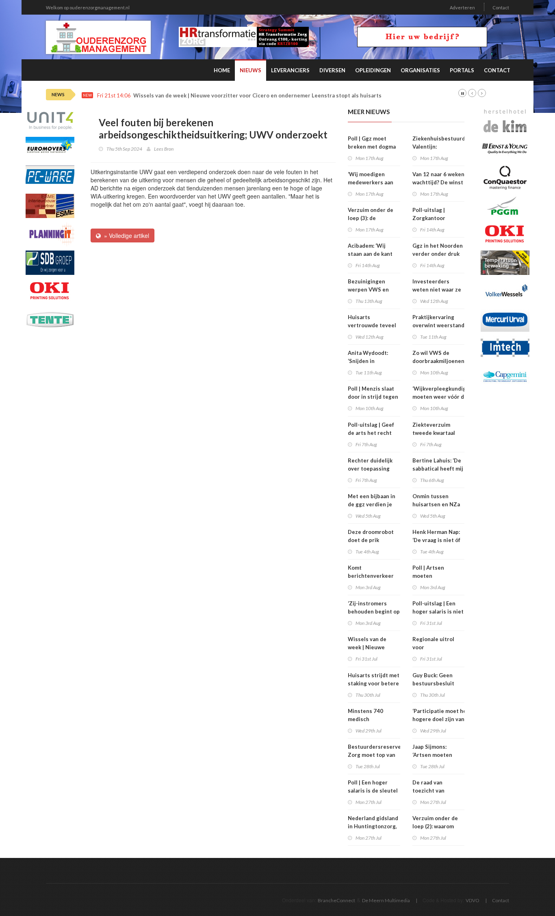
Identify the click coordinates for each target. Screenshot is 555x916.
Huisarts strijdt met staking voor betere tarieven (373, 683)
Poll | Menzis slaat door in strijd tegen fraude (373, 396)
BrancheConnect (336, 900)
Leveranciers (290, 70)
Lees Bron (163, 149)
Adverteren (462, 7)
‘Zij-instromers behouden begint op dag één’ (374, 611)
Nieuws (250, 70)
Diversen (332, 70)
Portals (462, 70)
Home (222, 70)
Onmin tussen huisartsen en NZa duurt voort (436, 504)
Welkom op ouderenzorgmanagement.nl (88, 7)
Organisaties (420, 70)
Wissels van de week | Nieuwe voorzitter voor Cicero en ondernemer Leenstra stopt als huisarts (257, 96)
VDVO (472, 900)
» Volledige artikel (125, 235)
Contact (500, 7)
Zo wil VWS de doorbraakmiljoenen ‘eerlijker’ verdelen (438, 361)
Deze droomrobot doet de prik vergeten (371, 540)
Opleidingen (373, 70)
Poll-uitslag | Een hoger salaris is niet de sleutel (438, 611)
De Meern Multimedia (386, 900)
